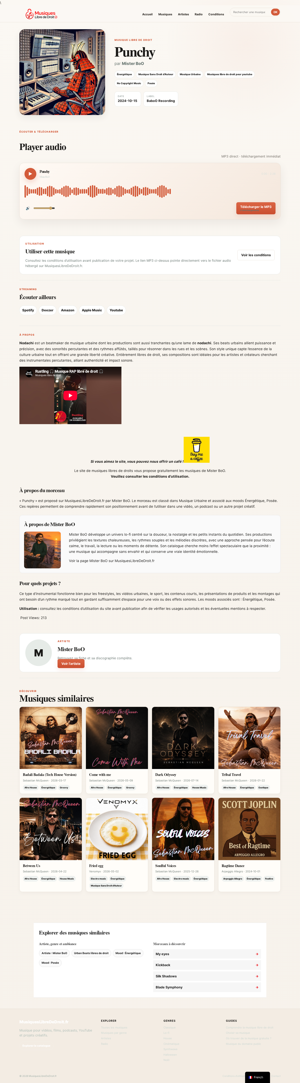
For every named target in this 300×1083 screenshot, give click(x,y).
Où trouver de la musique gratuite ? (248, 1038)
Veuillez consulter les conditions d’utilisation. (150, 476)
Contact (276, 1075)
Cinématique (171, 1043)
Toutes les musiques (114, 1027)
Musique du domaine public (243, 1043)
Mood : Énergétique (128, 953)
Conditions (216, 14)
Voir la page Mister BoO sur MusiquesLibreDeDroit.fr (111, 561)
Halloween (170, 1054)
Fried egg (96, 865)
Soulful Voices (165, 865)
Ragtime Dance (233, 865)
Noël (166, 1060)
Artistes (183, 14)
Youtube (116, 310)
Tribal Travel (231, 774)
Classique (169, 1027)
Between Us (31, 865)
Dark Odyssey (165, 774)
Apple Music (92, 310)
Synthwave (170, 1049)
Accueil (147, 14)
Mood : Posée (50, 962)
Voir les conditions (256, 255)
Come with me (100, 774)
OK (275, 12)
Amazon (67, 310)
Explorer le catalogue (36, 1045)
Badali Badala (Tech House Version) (50, 774)
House (167, 1038)
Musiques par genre (114, 1032)
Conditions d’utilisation (235, 1075)
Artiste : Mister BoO (54, 953)
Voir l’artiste (71, 664)
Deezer (47, 310)
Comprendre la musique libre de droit (249, 1027)
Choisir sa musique (238, 1032)
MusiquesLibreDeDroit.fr (44, 1021)
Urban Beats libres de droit (91, 953)
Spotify (28, 310)
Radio (199, 14)
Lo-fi (166, 1032)
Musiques (165, 14)
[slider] (150, 191)
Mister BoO (133, 63)
